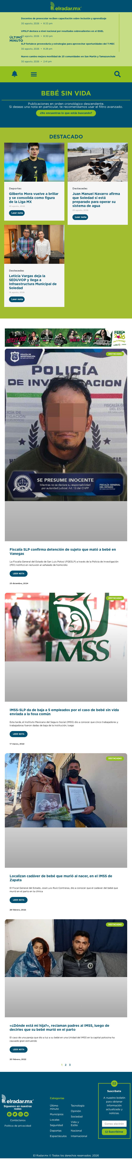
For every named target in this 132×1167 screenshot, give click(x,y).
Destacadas (79, 188)
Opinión (76, 1111)
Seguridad (56, 1125)
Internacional (78, 1136)
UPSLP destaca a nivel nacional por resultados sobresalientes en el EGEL (62, 31)
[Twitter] (15, 1114)
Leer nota (18, 574)
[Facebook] (9, 1114)
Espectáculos (57, 1136)
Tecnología (77, 1105)
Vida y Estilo (75, 1123)
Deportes (15, 188)
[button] (34, 74)
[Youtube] (26, 1114)
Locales (54, 1119)
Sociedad (77, 1116)
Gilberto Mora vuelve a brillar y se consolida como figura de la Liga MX (33, 198)
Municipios (56, 1114)
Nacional (76, 1130)
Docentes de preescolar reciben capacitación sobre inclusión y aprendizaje (63, 18)
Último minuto (54, 1107)
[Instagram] (20, 1114)
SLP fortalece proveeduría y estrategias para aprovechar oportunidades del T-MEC (68, 44)
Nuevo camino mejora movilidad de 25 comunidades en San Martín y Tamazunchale (68, 57)
